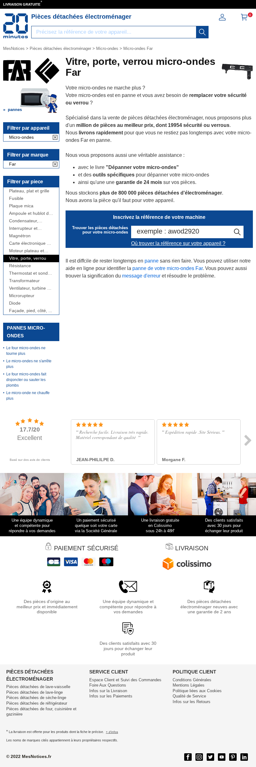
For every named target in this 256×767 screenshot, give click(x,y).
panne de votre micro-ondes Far (167, 268)
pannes (15, 109)
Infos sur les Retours (191, 701)
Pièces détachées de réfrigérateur (36, 703)
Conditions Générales (192, 680)
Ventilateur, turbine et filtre (30, 288)
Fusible (16, 198)
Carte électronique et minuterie (30, 243)
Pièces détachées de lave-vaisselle (38, 686)
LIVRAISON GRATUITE (21, 4)
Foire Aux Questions (107, 685)
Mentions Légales (188, 685)
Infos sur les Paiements (110, 696)
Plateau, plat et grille (29, 191)
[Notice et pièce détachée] (15, 25)
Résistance (20, 265)
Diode (15, 303)
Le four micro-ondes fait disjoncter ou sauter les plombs (26, 380)
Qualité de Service (189, 696)
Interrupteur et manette (23, 228)
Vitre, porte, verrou (27, 258)
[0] (244, 19)
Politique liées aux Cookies (197, 690)
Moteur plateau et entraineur (26, 250)
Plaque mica (21, 206)
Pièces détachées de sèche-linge (36, 697)
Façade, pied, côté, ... (30, 310)
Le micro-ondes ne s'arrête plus (29, 364)
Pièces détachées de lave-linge (34, 692)
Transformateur (24, 280)
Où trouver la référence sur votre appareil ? (178, 243)
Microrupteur (21, 295)
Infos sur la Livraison (108, 690)
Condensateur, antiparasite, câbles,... (30, 221)
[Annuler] (55, 138)
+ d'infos (112, 732)
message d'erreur (141, 275)
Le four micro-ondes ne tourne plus (26, 351)
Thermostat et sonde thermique (29, 273)
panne (152, 260)
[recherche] (202, 32)
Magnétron (20, 236)
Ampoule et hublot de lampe (30, 213)
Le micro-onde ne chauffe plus (28, 396)
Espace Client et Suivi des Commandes (125, 680)
